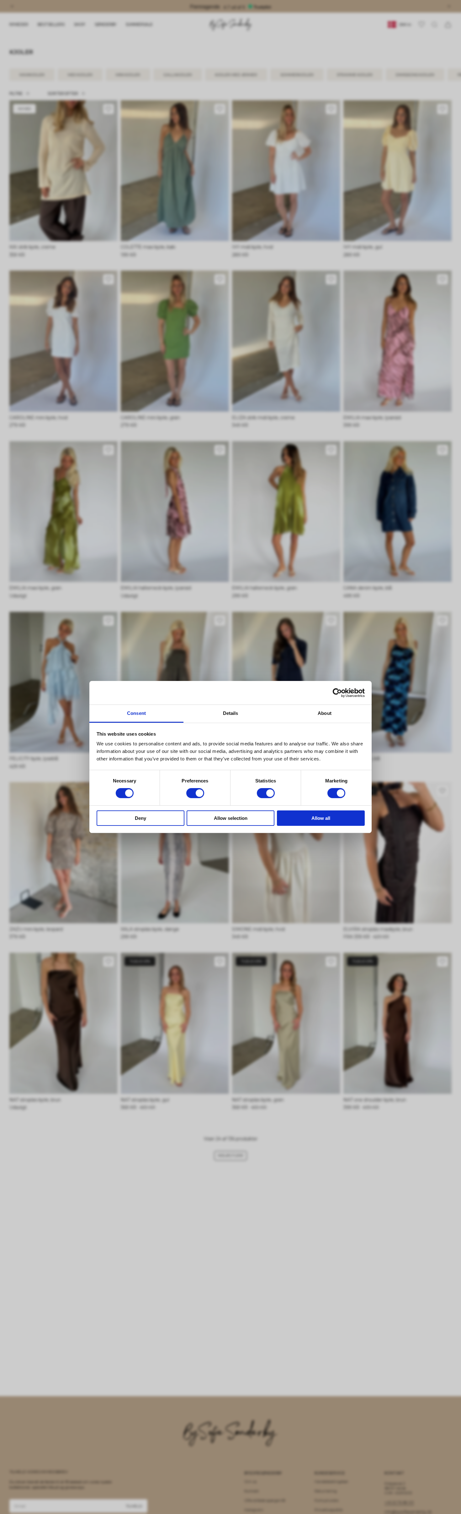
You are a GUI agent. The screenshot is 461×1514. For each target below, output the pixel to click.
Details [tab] (230, 713)
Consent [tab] (136, 713)
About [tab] (324, 713)
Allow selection (230, 818)
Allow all (320, 818)
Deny (140, 818)
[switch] (195, 793)
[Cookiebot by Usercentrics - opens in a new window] (337, 692)
